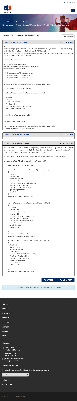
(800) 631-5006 (10, 353)
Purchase (6, 317)
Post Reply (49, 280)
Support (11, 25)
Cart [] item (71, 2)
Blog (4, 336)
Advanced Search (68, 36)
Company (6, 322)
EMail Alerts (66, 280)
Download (6, 313)
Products (6, 309)
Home (4, 25)
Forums (18, 25)
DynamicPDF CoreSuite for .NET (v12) (36, 25)
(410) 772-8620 (10, 355)
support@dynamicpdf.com (14, 358)
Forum (5, 331)
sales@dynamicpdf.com (13, 361)
